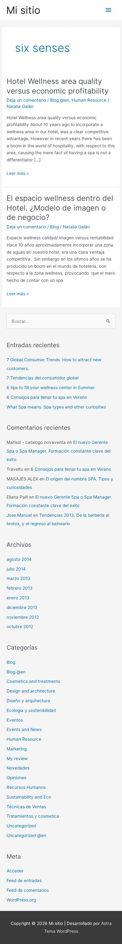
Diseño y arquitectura (28, 700)
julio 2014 (16, 568)
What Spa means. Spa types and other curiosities (56, 406)
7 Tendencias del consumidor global (43, 377)
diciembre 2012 (22, 607)
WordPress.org (21, 899)
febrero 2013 (20, 588)
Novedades (18, 767)
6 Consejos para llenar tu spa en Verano (47, 397)
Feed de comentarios (28, 890)
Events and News (24, 729)
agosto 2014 (19, 559)
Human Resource (89, 100)
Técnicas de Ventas (26, 806)
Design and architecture (31, 690)
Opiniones (16, 777)
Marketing (17, 748)
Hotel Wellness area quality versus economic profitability (58, 86)
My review (17, 758)
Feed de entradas (24, 880)
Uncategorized (21, 825)
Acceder (15, 870)
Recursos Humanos (26, 787)
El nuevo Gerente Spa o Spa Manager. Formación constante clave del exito (58, 451)
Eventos (15, 720)
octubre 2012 (20, 626)
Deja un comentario (26, 100)
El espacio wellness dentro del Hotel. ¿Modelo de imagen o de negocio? (60, 208)
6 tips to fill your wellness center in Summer (51, 387)
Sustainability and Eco (29, 796)
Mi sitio (23, 10)
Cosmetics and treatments (33, 681)
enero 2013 (18, 597)
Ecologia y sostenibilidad (31, 710)
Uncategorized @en (26, 835)
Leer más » (18, 173)
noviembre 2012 (23, 617)
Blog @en (59, 100)
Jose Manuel (19, 515)
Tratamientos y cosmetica (33, 816)
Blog (54, 226)
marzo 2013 (18, 578)
